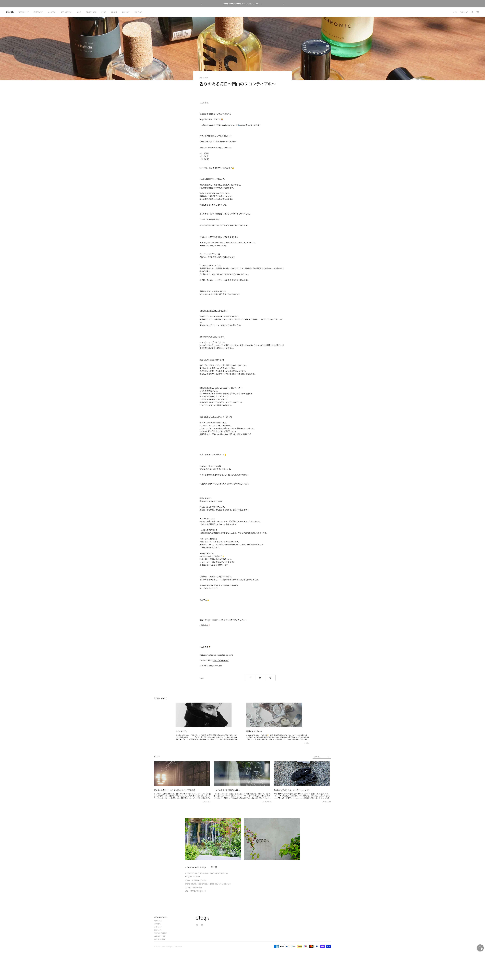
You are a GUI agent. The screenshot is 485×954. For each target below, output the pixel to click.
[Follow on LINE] (216, 867)
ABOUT (114, 12)
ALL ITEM (51, 12)
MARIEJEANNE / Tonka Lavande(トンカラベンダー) (221, 388)
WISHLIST (464, 12)
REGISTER (158, 921)
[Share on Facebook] (250, 678)
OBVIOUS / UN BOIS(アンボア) (213, 336)
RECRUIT (126, 12)
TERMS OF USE (159, 939)
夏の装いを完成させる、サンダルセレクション (292, 790)
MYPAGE (157, 924)
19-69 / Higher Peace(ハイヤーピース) (216, 417)
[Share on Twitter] (260, 678)
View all (317, 756)
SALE (79, 12)
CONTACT (139, 12)
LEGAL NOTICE (159, 936)
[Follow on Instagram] (212, 867)
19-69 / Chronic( (212, 359)
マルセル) (224, 311)
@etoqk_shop (215, 655)
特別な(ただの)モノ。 (254, 731)
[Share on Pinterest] (270, 678)
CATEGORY (38, 12)
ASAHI (206, 153)
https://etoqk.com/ (220, 660)
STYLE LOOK (91, 12)
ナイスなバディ (182, 731)
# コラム (307, 743)
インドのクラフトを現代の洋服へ (227, 790)
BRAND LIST (24, 12)
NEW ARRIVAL (66, 12)
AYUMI (206, 156)
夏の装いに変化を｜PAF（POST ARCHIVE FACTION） (175, 790)
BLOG (103, 12)
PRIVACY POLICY (160, 933)
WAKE (206, 159)
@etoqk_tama (227, 655)
